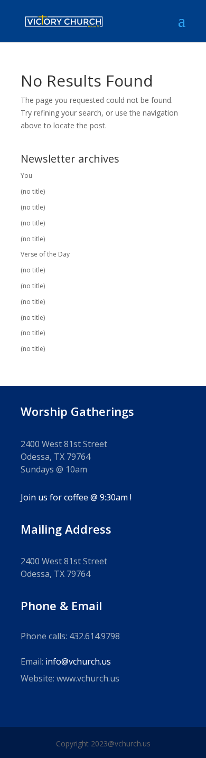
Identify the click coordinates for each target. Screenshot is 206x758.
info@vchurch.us (78, 661)
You (26, 175)
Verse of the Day (45, 254)
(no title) (33, 191)
